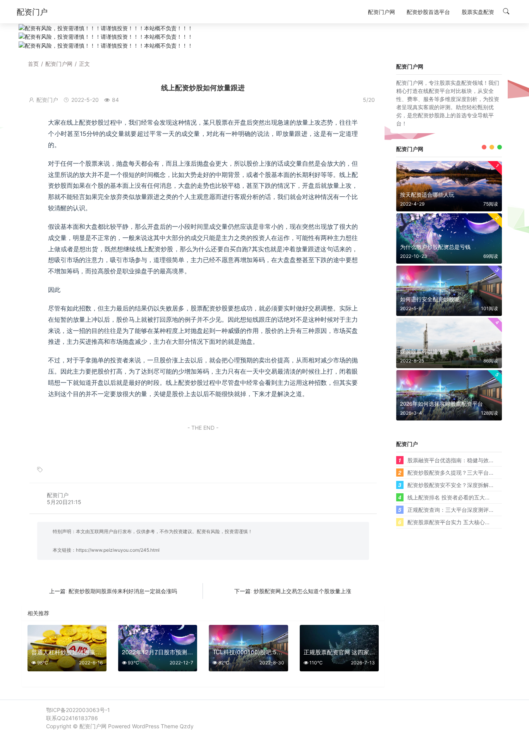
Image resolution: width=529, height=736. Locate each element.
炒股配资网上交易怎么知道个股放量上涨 (302, 591)
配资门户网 (58, 63)
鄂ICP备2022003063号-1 (78, 710)
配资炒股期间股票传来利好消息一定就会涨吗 (123, 591)
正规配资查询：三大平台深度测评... (450, 509)
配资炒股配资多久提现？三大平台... (450, 472)
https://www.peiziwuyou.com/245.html (118, 550)
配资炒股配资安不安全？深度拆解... (450, 485)
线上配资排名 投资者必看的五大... (448, 497)
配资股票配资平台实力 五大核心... (448, 522)
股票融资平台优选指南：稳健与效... (450, 460)
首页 (33, 63)
